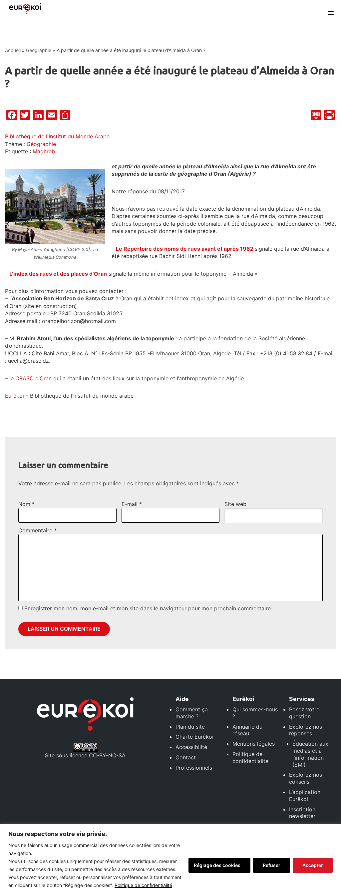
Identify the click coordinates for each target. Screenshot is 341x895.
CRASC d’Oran (33, 378)
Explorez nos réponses (305, 730)
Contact (185, 757)
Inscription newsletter (302, 813)
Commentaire (37, 530)
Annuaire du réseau (247, 730)
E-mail (132, 504)
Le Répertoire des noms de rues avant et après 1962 (184, 248)
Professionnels (193, 767)
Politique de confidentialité (143, 885)
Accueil (13, 50)
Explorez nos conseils (305, 778)
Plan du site (190, 726)
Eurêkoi (14, 395)
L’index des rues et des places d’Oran (58, 273)
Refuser (271, 865)
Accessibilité (191, 747)
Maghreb (44, 151)
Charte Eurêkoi (194, 736)
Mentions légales (253, 743)
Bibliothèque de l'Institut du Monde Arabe (57, 136)
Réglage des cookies (217, 865)
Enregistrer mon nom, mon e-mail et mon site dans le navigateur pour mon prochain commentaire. (148, 608)
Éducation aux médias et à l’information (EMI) (310, 754)
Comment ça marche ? (191, 713)
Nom (26, 504)
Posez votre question (304, 713)
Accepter (312, 865)
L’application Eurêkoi (304, 795)
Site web (235, 504)
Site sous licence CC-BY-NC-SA (85, 755)
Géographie (38, 50)
